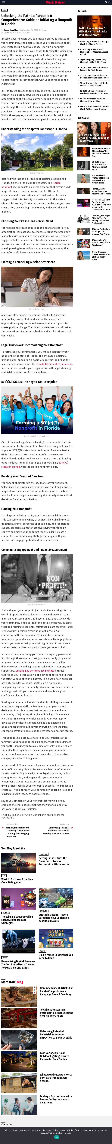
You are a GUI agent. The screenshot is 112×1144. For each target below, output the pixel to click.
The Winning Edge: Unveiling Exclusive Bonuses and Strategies (17, 920)
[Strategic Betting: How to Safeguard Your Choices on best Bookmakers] (56, 898)
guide (16, 815)
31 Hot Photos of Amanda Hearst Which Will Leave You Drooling (94, 107)
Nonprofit (40, 815)
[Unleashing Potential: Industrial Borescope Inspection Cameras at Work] (19, 1040)
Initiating (27, 815)
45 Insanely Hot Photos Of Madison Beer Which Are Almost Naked (94, 52)
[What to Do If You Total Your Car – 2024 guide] (18, 862)
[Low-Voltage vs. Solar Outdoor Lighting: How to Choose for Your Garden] (19, 1061)
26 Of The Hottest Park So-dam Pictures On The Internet (94, 68)
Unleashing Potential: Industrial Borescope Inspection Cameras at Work (56, 1034)
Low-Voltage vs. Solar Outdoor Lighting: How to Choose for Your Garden (54, 1056)
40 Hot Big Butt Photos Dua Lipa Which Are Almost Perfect (94, 42)
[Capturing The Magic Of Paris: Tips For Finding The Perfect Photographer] (83, 218)
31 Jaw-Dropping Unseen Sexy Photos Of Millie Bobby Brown (93, 60)
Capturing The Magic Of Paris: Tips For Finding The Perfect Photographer (101, 219)
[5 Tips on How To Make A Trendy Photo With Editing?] (83, 243)
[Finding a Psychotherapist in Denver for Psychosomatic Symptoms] (19, 1105)
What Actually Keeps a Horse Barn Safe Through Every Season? (56, 1078)
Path (50, 815)
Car (4, 876)
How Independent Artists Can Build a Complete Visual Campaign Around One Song (56, 991)
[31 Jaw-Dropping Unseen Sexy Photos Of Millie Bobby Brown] (83, 255)
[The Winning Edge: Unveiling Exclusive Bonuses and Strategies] (18, 899)
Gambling (43, 854)
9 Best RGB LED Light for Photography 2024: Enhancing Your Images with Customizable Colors (101, 205)
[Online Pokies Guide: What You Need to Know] (56, 938)
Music (5, 958)
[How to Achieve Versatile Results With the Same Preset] (83, 191)
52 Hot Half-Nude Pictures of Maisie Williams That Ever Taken (94, 92)
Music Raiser (55, 2)
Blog (20, 982)
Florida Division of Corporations (54, 364)
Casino (42, 951)
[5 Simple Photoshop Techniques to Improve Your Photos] (83, 231)
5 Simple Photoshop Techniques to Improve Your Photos (101, 231)
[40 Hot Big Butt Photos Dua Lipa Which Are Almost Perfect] (83, 165)
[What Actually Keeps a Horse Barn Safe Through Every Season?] (19, 1083)
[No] (54, 1140)
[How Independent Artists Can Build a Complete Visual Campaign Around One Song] (19, 997)
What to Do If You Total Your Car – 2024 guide (17, 881)
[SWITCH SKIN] (106, 2)
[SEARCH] (109, 2)
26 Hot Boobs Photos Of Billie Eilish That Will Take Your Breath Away (101, 152)
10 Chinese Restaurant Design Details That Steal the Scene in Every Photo (56, 1013)
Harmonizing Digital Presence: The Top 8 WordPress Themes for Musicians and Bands (18, 964)
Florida (7, 815)
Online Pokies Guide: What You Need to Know (56, 956)
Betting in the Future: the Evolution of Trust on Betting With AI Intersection (54, 861)
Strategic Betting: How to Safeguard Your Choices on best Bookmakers (54, 918)
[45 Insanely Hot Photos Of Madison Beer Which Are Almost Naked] (83, 179)
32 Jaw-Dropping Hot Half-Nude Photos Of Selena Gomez (94, 84)
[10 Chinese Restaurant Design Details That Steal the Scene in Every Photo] (19, 1018)
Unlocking (8, 818)
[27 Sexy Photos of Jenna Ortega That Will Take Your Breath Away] (94, 133)
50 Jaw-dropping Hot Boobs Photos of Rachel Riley (92, 100)
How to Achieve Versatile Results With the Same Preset (101, 191)
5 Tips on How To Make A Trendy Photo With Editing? (101, 242)
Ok (56, 1137)
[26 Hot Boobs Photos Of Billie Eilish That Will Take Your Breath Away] (94, 26)
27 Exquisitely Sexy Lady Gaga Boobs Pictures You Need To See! (94, 76)
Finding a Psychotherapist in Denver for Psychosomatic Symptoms (56, 1099)
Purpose (59, 815)
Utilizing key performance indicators (36, 670)
